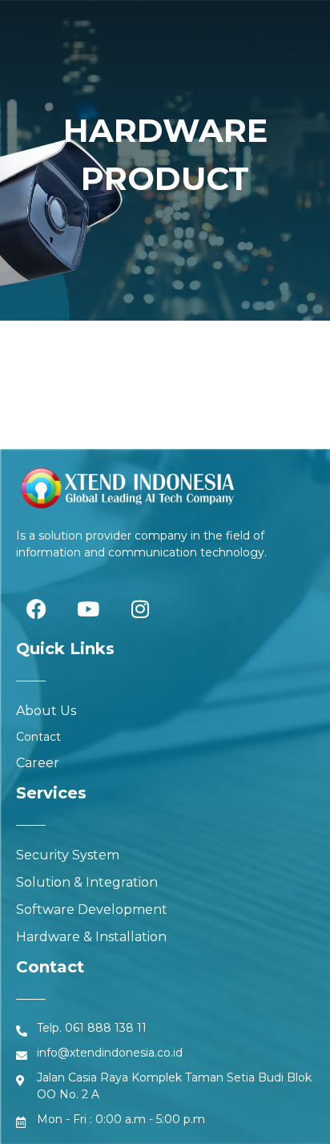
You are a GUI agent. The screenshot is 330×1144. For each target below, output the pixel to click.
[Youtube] (88, 608)
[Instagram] (140, 608)
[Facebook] (36, 608)
